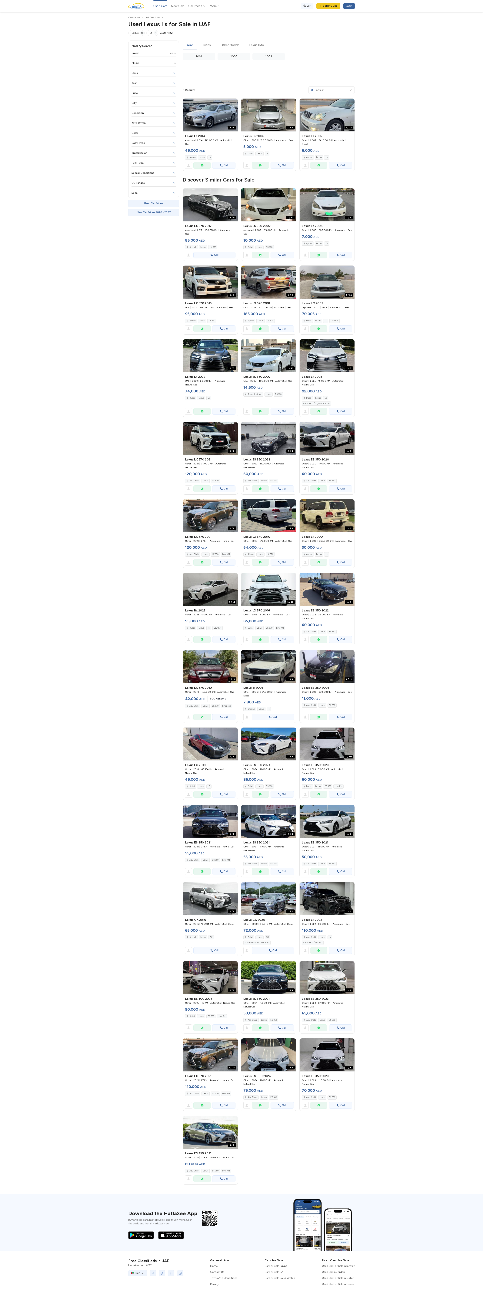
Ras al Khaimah (255, 394)
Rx (209, 628)
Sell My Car (330, 6)
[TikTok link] (162, 1273)
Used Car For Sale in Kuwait (338, 1266)
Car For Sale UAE (275, 1272)
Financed (226, 706)
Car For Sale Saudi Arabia (280, 1278)
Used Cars (160, 6)
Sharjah (193, 247)
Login (349, 6)
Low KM (334, 320)
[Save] (233, 103)
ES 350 (269, 247)
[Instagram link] (180, 1273)
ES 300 (211, 1016)
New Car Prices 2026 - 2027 (154, 212)
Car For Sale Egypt (276, 1266)
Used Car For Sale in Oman (338, 1284)
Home (214, 1266)
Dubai (250, 153)
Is (268, 709)
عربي (309, 5)
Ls (210, 157)
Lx (209, 398)
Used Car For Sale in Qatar (338, 1278)
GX (211, 937)
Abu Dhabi (194, 481)
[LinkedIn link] (171, 1273)
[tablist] (269, 45)
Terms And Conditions (223, 1278)
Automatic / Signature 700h (316, 403)
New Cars (178, 6)
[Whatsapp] (202, 165)
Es (326, 243)
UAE (137, 1273)
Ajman (192, 157)
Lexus (202, 157)
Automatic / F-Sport (312, 942)
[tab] (190, 45)
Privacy (214, 1284)
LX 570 (213, 247)
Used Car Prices (153, 203)
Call (226, 165)
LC (326, 320)
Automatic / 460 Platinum (257, 942)
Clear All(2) (167, 32)
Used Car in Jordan (333, 1272)
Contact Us (217, 1272)
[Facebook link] (153, 1273)
